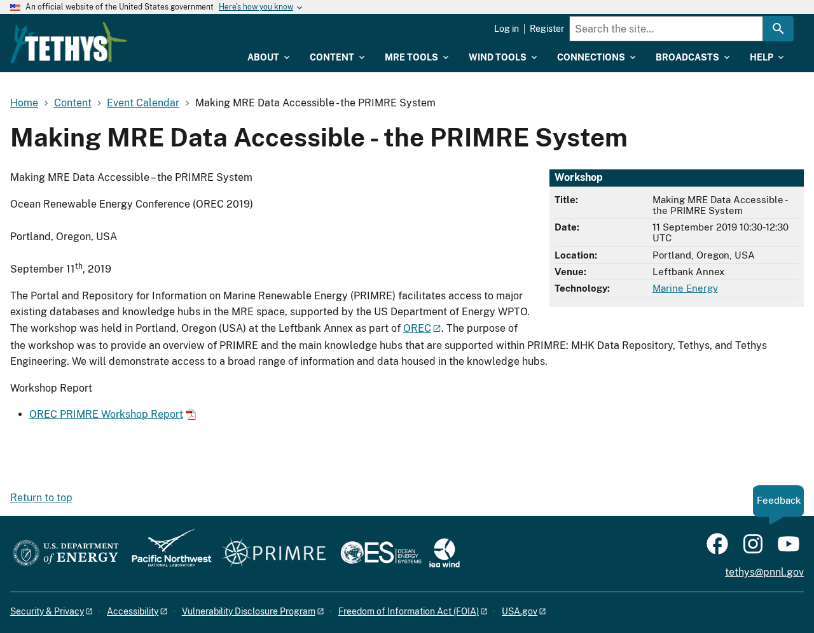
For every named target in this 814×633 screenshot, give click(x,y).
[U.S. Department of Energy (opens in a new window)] (65, 554)
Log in (506, 28)
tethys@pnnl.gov (764, 572)
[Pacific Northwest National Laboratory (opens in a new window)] (166, 554)
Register (547, 28)
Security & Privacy (47, 611)
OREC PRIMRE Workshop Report (106, 414)
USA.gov (519, 611)
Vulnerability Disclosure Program (248, 611)
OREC (417, 328)
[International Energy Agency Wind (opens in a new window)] (444, 554)
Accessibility (132, 611)
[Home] (68, 42)
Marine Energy (685, 288)
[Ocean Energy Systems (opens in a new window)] (382, 554)
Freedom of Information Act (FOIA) (408, 611)
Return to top (41, 498)
